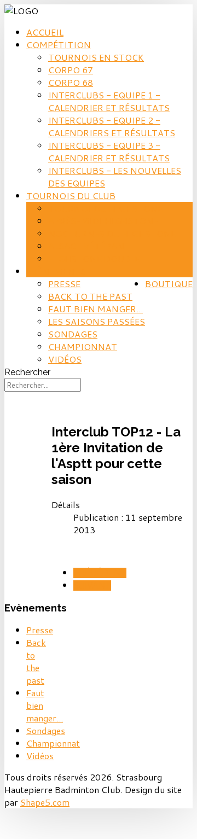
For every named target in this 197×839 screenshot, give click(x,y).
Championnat (82, 346)
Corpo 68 (70, 82)
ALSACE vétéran (86, 246)
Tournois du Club (70, 195)
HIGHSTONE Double (94, 258)
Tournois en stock (96, 57)
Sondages (72, 334)
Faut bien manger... (95, 308)
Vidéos (65, 359)
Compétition (58, 44)
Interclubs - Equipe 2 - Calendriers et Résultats (111, 126)
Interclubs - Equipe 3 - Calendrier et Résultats (109, 151)
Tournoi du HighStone (105, 208)
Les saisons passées (96, 321)
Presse (64, 283)
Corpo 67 (70, 69)
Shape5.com (44, 802)
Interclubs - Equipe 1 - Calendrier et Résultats (109, 101)
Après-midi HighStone (103, 220)
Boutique (169, 283)
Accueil (44, 32)
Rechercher (27, 372)
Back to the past (90, 296)
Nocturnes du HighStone (112, 233)
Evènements (56, 271)
